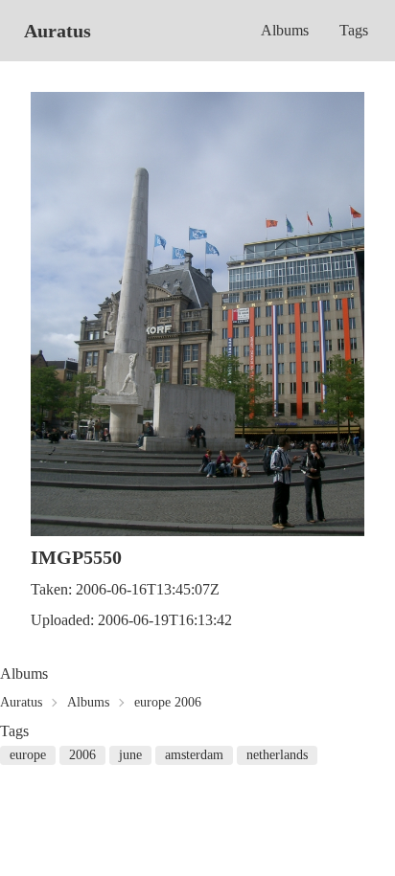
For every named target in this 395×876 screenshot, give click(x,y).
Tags (353, 30)
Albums (285, 30)
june (130, 755)
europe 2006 (167, 702)
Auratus (57, 30)
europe (28, 755)
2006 (82, 755)
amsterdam (194, 755)
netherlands (277, 755)
